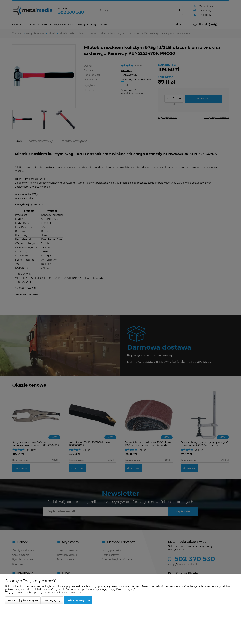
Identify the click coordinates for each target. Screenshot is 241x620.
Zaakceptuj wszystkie (78, 600)
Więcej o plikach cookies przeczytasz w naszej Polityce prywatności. (44, 592)
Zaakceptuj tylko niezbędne (23, 600)
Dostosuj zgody (52, 600)
